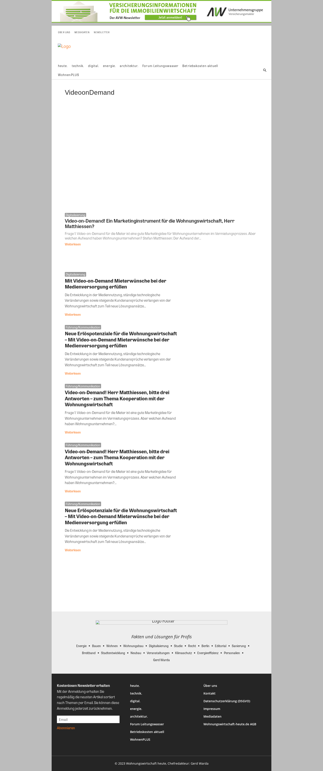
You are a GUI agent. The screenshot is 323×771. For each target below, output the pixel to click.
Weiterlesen (73, 244)
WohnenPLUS (140, 739)
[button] (264, 70)
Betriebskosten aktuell (147, 732)
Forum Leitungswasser (147, 724)
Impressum (211, 709)
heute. (135, 686)
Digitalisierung (75, 215)
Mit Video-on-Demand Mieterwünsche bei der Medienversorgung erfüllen (115, 283)
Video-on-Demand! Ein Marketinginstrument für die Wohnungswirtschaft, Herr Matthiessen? (149, 223)
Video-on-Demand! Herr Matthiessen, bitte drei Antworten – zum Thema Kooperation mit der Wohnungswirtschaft (117, 398)
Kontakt (209, 693)
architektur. (139, 716)
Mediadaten (212, 716)
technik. (136, 693)
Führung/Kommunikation (83, 327)
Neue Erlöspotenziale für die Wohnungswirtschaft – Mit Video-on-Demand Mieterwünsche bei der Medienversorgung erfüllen (121, 339)
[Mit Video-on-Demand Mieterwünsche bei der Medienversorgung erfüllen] (221, 295)
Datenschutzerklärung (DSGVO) (226, 701)
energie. (136, 709)
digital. (135, 701)
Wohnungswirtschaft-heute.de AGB (229, 724)
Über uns (210, 686)
